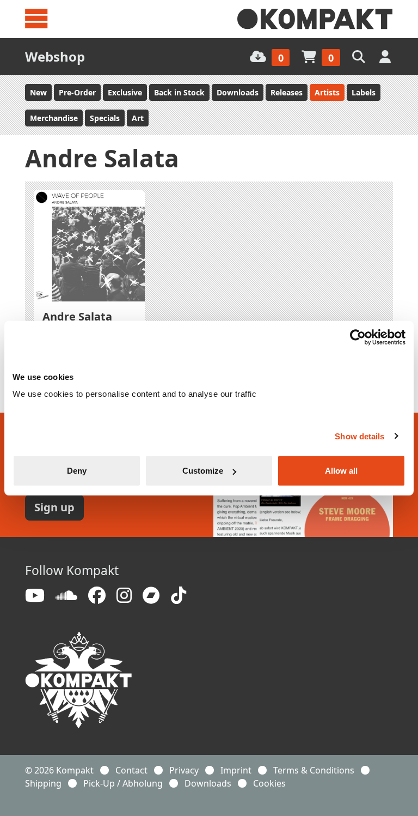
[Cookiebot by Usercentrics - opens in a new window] (357, 337)
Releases (287, 92)
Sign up (54, 507)
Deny (77, 470)
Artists (327, 92)
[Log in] (386, 56)
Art (138, 118)
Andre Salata (77, 316)
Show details (359, 435)
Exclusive (125, 92)
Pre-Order (77, 92)
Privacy (184, 770)
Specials (105, 118)
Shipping (43, 783)
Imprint (235, 770)
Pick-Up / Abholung (123, 783)
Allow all (341, 470)
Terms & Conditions (313, 770)
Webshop (55, 56)
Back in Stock (179, 92)
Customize (202, 470)
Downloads (238, 92)
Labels (364, 92)
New (38, 92)
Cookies (269, 783)
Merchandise (54, 118)
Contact (131, 770)
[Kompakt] (315, 19)
